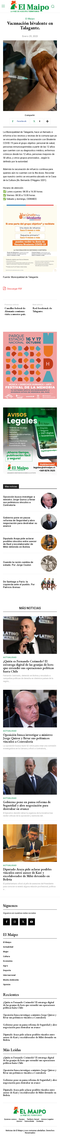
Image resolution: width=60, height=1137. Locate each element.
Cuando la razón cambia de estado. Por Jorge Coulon (18, 563)
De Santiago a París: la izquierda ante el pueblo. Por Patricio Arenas (19, 584)
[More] (47, 121)
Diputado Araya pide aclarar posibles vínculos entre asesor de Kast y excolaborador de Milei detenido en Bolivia (20, 542)
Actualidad (9, 657)
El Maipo (30, 19)
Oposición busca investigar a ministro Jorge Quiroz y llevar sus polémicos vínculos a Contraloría (19, 500)
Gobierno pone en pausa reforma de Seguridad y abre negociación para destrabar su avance (20, 521)
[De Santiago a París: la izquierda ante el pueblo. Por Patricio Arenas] (49, 584)
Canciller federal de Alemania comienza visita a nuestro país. (15, 311)
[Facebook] (6, 921)
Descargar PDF (14, 288)
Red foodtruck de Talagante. (42, 310)
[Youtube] (31, 921)
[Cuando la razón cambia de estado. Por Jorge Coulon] (49, 563)
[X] (23, 921)
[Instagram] (14, 921)
